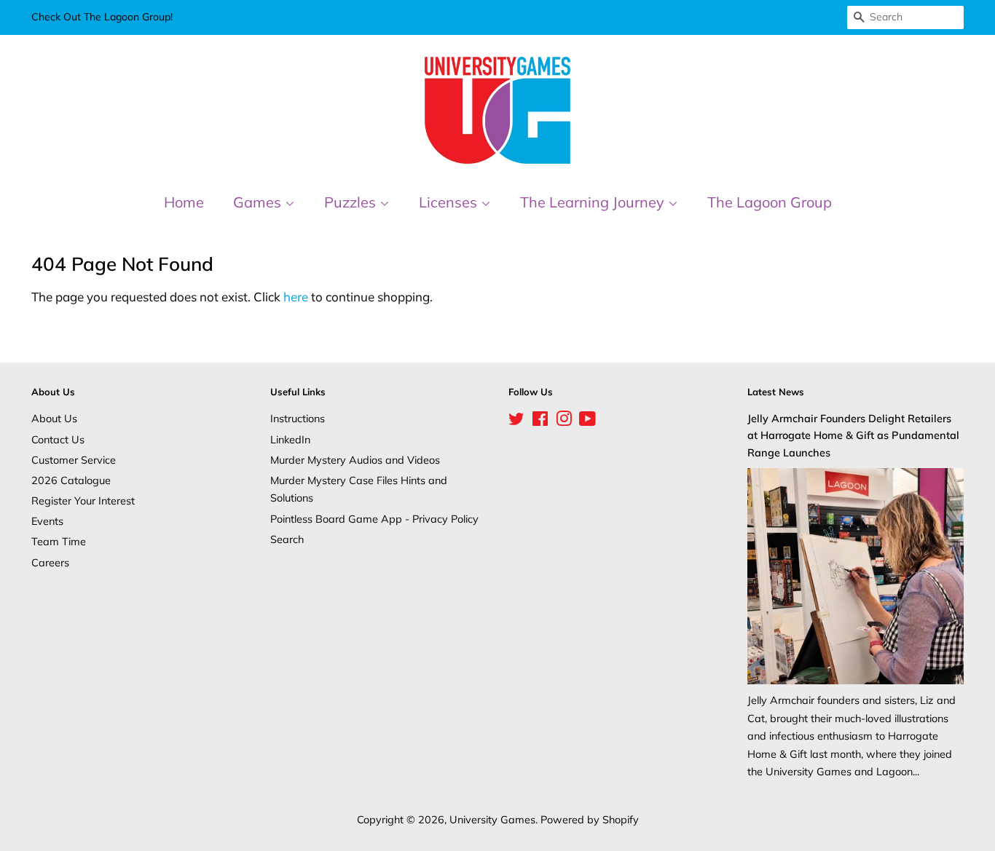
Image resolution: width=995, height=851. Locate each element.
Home (184, 202)
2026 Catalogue (71, 480)
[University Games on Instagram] (564, 421)
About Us (54, 418)
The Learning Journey (594, 202)
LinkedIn (290, 439)
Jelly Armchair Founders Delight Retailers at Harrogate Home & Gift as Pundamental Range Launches (853, 435)
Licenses (450, 202)
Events (47, 521)
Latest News (775, 391)
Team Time (58, 541)
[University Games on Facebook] (540, 421)
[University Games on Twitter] (516, 421)
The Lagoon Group (769, 202)
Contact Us (57, 439)
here (295, 296)
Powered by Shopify (589, 819)
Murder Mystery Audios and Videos (355, 460)
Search (287, 539)
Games (259, 202)
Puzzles (351, 202)
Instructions (297, 418)
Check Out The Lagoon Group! (102, 16)
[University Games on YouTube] (587, 421)
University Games (492, 819)
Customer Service (73, 460)
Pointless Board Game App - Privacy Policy (374, 519)
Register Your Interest (83, 500)
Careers (50, 562)
